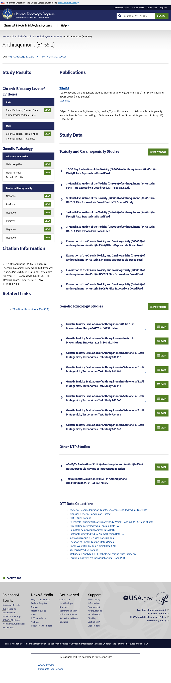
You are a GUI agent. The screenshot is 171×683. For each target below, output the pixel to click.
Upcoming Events (11, 605)
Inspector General (156, 613)
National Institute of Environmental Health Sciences (76, 643)
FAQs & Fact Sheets (40, 599)
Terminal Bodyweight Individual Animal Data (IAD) (97, 558)
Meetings (9, 608)
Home (6, 36)
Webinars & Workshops (14, 623)
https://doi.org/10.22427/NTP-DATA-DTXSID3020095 (37, 56)
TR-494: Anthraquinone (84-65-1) (31, 309)
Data (163, 326)
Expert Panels (9, 612)
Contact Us (64, 599)
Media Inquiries (38, 610)
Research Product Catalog (83, 550)
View (47, 110)
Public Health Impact (41, 625)
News (33, 614)
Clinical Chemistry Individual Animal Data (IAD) (95, 526)
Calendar (121, 8)
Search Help (94, 614)
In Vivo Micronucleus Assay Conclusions (91, 538)
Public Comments (68, 614)
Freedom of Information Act (151, 610)
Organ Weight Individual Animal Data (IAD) (93, 546)
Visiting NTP (94, 621)
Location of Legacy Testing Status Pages (91, 542)
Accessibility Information (94, 601)
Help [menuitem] (64, 25)
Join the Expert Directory (66, 605)
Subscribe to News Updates (68, 620)
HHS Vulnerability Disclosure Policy (147, 617)
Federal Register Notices (39, 605)
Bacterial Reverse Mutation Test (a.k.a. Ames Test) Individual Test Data (108, 510)
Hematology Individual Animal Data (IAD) (92, 530)
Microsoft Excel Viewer (50, 668)
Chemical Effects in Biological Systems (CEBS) (37, 36)
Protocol (159, 152)
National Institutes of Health (131, 643)
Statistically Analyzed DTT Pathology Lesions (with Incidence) (103, 554)
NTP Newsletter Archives (39, 620)
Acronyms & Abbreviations (95, 609)
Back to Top (14, 578)
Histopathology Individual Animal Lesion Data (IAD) (97, 534)
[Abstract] (64, 100)
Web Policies (94, 625)
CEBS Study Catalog (80, 518)
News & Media (138, 8)
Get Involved (152, 8)
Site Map (92, 618)
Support (163, 8)
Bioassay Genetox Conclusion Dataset (90, 514)
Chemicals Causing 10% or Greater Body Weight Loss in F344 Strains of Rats (111, 522)
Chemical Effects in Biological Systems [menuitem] (28, 25)
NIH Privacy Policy (156, 620)
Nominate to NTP (68, 610)
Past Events (8, 627)
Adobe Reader (46, 664)
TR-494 (64, 88)
